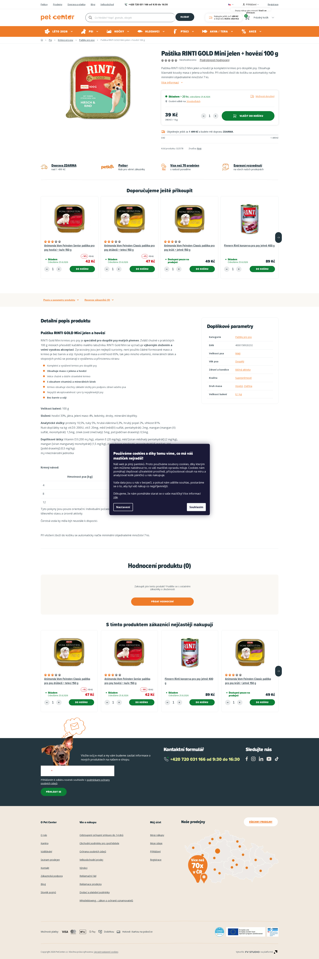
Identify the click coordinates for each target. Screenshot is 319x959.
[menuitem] (59, 31)
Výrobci (83, 868)
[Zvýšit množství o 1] (215, 116)
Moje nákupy (157, 835)
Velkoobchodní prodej (91, 859)
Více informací (170, 82)
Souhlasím (196, 507)
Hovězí (239, 386)
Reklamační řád (88, 876)
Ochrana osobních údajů (93, 851)
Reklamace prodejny (91, 884)
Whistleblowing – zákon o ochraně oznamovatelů (106, 900)
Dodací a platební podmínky (95, 892)
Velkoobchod (107, 4)
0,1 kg (238, 394)
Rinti (199, 148)
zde (115, 497)
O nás (44, 835)
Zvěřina (248, 386)
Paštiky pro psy (243, 337)
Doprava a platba (76, 4)
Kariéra (44, 843)
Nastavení (123, 507)
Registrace (273, 4)
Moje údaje (156, 843)
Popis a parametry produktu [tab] (59, 300)
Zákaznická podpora (52, 876)
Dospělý (239, 361)
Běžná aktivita (243, 369)
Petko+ (44, 4)
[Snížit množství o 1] (203, 116)
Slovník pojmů (48, 892)
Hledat (185, 17)
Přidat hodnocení (162, 601)
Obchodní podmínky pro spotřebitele (99, 843)
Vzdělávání (46, 851)
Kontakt (45, 868)
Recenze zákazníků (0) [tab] (97, 300)
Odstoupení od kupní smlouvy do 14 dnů (101, 835)
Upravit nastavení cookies (106, 951)
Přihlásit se (53, 791)
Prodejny (57, 4)
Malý (237, 353)
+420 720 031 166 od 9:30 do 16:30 (148, 4)
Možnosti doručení (265, 96)
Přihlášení (155, 851)
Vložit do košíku (251, 116)
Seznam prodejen (50, 859)
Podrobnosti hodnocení (214, 60)
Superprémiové (243, 377)
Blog (93, 4)
